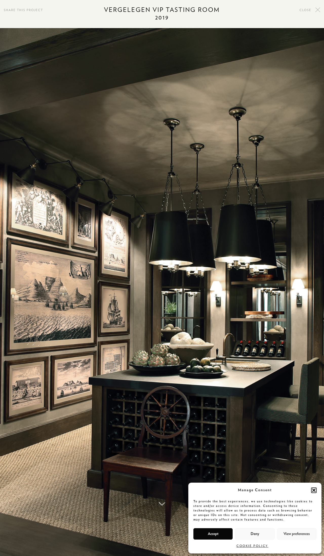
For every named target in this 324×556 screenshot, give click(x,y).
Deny (255, 534)
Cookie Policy (252, 545)
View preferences (297, 534)
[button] (313, 490)
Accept (213, 534)
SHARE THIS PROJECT (23, 10)
